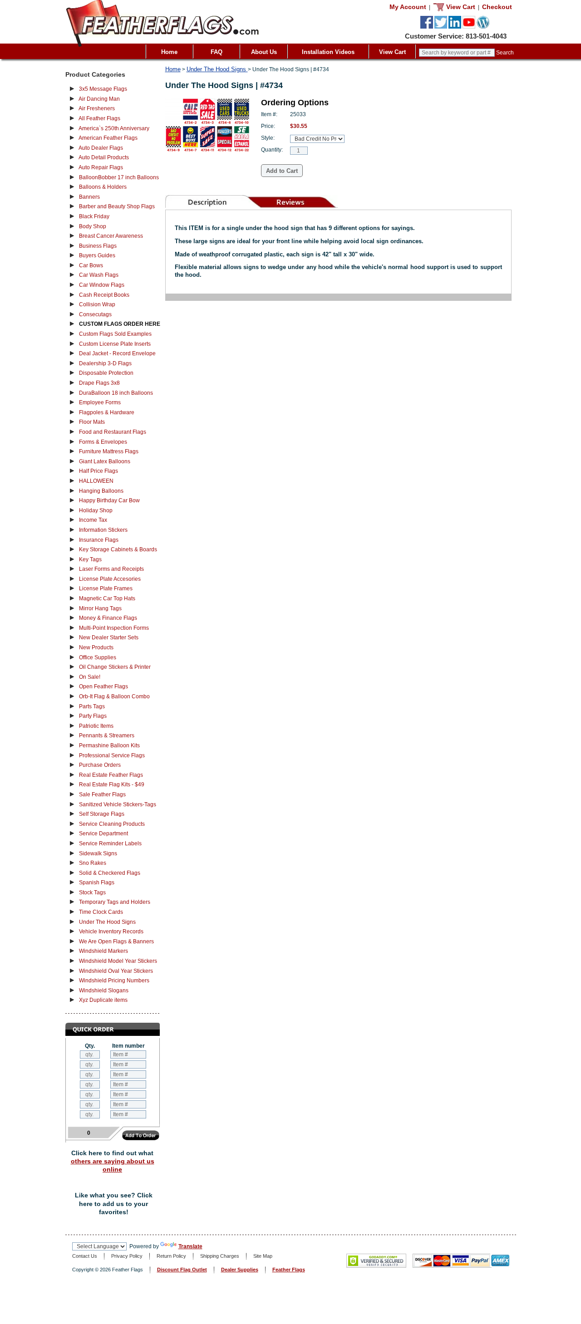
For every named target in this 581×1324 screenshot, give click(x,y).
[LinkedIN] (454, 27)
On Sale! (89, 677)
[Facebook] (426, 27)
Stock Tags (92, 892)
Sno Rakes (92, 863)
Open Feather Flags (103, 686)
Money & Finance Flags (108, 618)
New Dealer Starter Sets (108, 637)
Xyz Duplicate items (103, 1000)
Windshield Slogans (103, 990)
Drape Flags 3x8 (99, 383)
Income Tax (93, 520)
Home (169, 52)
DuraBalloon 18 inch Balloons (116, 393)
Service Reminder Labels (110, 843)
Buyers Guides (97, 255)
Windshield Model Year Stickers (118, 961)
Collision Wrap (97, 304)
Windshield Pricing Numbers (114, 980)
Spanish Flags (96, 882)
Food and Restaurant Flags (112, 432)
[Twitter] (440, 27)
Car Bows (91, 265)
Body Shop (92, 226)
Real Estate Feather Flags (111, 775)
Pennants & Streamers (106, 735)
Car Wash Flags (98, 275)
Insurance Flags (98, 540)
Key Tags (90, 559)
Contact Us (84, 1256)
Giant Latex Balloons (104, 461)
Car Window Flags (101, 285)
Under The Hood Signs (107, 922)
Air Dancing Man (99, 99)
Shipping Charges (219, 1256)
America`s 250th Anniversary (114, 128)
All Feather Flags (99, 118)
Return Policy (171, 1256)
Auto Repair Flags (101, 167)
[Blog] (483, 27)
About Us (264, 52)
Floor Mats (92, 422)
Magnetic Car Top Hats (107, 598)
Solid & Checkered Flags (109, 873)
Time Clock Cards (101, 912)
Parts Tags (92, 706)
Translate (190, 1246)
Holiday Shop (96, 510)
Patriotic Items (96, 726)
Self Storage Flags (101, 814)
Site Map (262, 1256)
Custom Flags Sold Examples (115, 334)
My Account (407, 6)
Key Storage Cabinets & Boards (118, 549)
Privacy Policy (127, 1256)
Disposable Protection (106, 373)
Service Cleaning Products (112, 824)
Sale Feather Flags (102, 794)
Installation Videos (328, 52)
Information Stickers (103, 530)
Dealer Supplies (239, 1269)
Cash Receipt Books (104, 295)
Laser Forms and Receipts (111, 569)
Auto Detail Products (104, 157)
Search (505, 52)
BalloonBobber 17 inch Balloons (119, 177)
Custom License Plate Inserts (115, 344)
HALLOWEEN (96, 481)
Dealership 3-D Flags (105, 363)
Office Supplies (97, 657)
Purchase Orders (100, 765)
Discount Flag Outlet (182, 1269)
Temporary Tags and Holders (114, 902)
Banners (89, 197)
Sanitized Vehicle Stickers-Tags (117, 804)
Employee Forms (100, 402)
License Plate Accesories (110, 579)
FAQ (216, 52)
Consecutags (95, 314)
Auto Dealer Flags (101, 148)
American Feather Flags (108, 138)
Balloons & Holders (103, 187)
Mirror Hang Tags (100, 608)
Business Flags (98, 246)
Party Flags (93, 716)
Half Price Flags (98, 471)
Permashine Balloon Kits (109, 745)
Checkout (497, 6)
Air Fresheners (97, 108)
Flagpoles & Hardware (106, 412)
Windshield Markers (103, 951)
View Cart (392, 52)
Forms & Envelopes (103, 442)
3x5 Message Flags (103, 89)
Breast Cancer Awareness (111, 236)
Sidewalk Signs (98, 853)
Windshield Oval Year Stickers (116, 971)
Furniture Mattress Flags (108, 451)
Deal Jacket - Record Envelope (117, 353)
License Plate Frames (106, 588)
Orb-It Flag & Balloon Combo (114, 696)
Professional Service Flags (112, 755)
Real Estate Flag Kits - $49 (111, 784)
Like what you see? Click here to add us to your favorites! (114, 1204)
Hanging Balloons (101, 491)
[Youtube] (469, 27)
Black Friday (94, 216)
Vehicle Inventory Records (111, 931)
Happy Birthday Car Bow (109, 500)
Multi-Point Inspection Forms (114, 628)
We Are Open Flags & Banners (116, 941)
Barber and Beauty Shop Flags (117, 206)
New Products (96, 647)
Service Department (103, 833)
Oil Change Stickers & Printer (115, 667)
